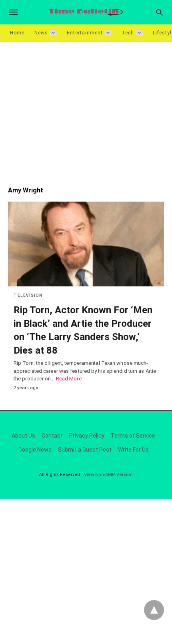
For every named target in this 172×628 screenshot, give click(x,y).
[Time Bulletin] (86, 12)
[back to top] (154, 610)
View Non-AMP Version (108, 474)
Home (17, 33)
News (41, 33)
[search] (159, 12)
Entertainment (85, 33)
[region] (86, 110)
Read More (69, 379)
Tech (128, 33)
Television (28, 295)
